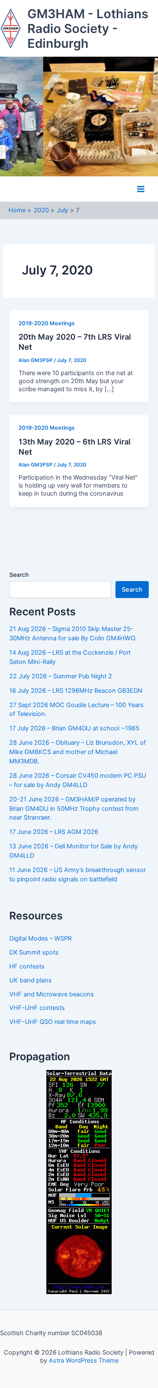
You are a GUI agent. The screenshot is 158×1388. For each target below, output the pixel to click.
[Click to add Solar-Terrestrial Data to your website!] (79, 1181)
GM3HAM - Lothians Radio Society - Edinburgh (87, 28)
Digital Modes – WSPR (40, 938)
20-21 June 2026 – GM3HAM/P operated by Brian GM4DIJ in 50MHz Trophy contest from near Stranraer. (74, 808)
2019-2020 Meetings (47, 323)
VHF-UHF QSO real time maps (52, 1022)
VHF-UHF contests (37, 1008)
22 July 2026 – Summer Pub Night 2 (60, 676)
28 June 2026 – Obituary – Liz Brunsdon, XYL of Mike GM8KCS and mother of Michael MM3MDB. (77, 752)
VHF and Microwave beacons (51, 994)
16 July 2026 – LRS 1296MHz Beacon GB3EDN (75, 690)
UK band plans (30, 980)
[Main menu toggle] (141, 189)
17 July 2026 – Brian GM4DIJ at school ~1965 (74, 728)
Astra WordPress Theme (83, 1360)
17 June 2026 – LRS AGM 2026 (53, 832)
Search (19, 574)
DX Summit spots (34, 952)
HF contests (27, 966)
